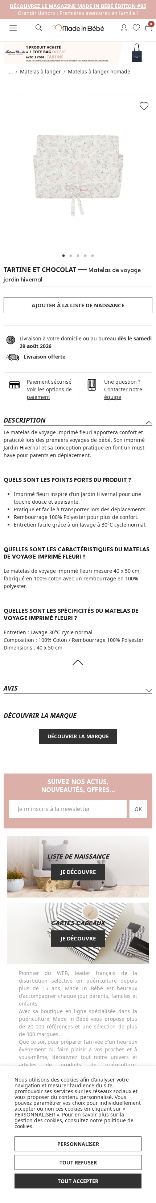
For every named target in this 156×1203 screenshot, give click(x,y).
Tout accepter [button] (78, 1181)
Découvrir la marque (78, 736)
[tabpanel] (78, 168)
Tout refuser (78, 1162)
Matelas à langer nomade (99, 71)
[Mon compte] (124, 28)
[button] (13, 28)
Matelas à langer (40, 71)
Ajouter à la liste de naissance (78, 305)
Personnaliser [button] (78, 1143)
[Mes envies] (136, 28)
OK (138, 809)
